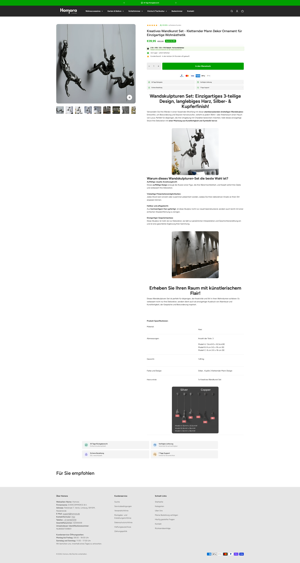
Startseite (159, 502)
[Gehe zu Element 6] (107, 110)
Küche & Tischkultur (156, 11)
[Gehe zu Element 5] (97, 110)
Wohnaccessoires (93, 11)
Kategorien (159, 506)
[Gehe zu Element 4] (88, 110)
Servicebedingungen (123, 506)
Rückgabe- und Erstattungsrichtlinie (122, 516)
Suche (117, 502)
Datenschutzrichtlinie (123, 522)
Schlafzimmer (134, 11)
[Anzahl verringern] (149, 66)
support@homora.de (71, 514)
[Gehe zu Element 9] (135, 110)
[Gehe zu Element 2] (69, 110)
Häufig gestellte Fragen (165, 519)
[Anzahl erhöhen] (158, 66)
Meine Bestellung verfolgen (166, 515)
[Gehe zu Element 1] (60, 110)
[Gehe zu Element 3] (78, 110)
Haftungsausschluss (122, 527)
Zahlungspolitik (120, 531)
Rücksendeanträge (163, 528)
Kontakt (190, 11)
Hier (73, 517)
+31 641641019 (70, 520)
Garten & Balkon (114, 11)
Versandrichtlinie (121, 510)
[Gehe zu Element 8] (125, 110)
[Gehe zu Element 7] (116, 110)
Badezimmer (177, 11)
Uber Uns (159, 510)
